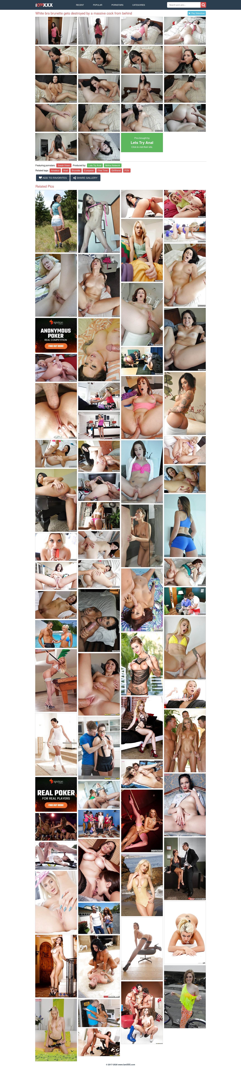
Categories (138, 5)
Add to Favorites (54, 177)
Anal (65, 170)
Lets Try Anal (94, 165)
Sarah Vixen (64, 165)
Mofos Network (112, 165)
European (89, 170)
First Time (103, 170)
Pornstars (117, 5)
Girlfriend (116, 170)
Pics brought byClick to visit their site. (142, 142)
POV (127, 170)
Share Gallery (86, 177)
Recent (80, 5)
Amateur (55, 170)
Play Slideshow (198, 13)
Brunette (76, 170)
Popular (97, 5)
